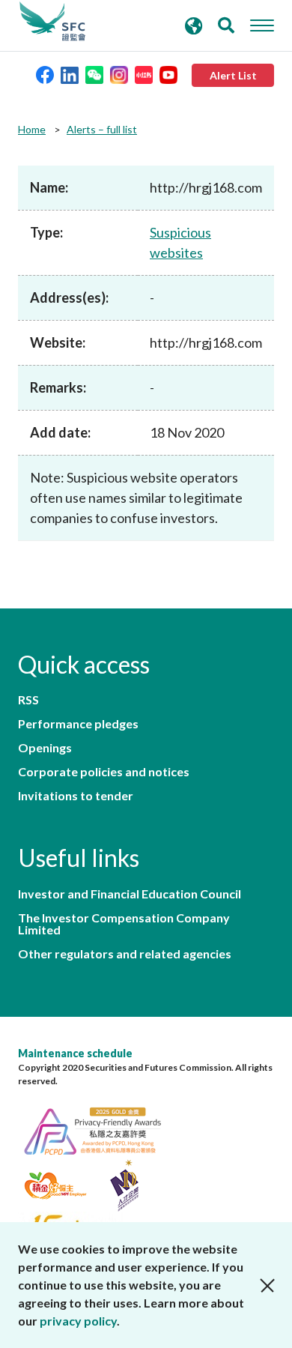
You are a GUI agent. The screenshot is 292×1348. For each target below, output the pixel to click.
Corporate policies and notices (103, 772)
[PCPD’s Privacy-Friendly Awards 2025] (100, 1129)
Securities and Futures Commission (52, 21)
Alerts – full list (102, 129)
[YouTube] (168, 74)
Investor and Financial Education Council (129, 894)
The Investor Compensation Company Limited (124, 924)
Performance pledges (78, 724)
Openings (45, 748)
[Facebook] (45, 74)
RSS (28, 700)
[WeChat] (94, 74)
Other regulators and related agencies (124, 954)
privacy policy (78, 1321)
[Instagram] (119, 74)
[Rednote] (144, 74)
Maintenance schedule (75, 1053)
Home (32, 129)
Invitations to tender (75, 796)
